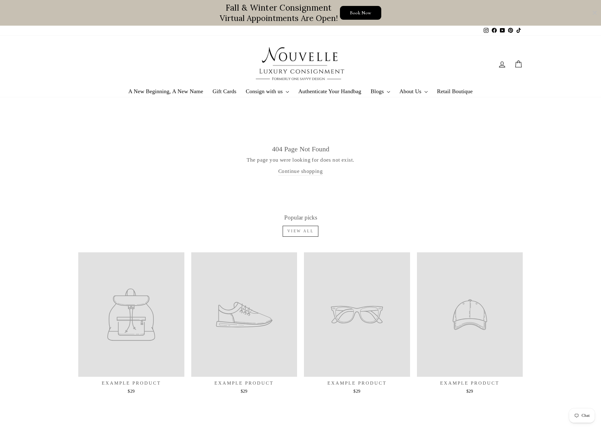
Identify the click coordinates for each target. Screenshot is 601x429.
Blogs (378, 91)
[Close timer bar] (594, 12)
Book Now (360, 13)
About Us (411, 91)
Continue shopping (300, 171)
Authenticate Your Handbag (329, 91)
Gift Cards (224, 91)
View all (300, 231)
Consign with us (265, 91)
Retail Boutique (455, 91)
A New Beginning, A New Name (165, 91)
